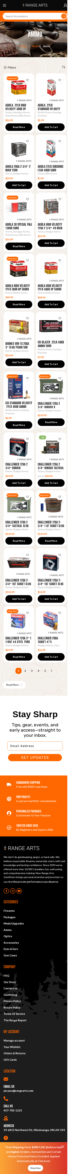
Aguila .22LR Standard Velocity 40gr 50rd (49, 109)
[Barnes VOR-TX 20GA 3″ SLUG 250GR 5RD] (18, 327)
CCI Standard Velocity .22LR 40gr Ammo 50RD (18, 406)
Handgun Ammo (21, 112)
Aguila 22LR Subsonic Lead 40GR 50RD (50, 168)
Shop (35, 46)
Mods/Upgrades (14, 923)
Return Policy (12, 1007)
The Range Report (15, 1020)
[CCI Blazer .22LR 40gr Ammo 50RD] (51, 326)
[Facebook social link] (6, 891)
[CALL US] (6, 1098)
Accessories (11, 942)
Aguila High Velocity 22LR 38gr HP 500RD (17, 287)
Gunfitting (10, 994)
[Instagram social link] (12, 891)
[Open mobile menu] (4, 5)
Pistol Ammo (11, 115)
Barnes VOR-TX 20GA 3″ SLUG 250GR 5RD (17, 345)
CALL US (8, 1106)
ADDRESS (9, 1125)
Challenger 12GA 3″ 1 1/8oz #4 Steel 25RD (18, 640)
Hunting (57, 112)
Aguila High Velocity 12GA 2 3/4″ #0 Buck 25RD (50, 228)
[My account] (65, 5)
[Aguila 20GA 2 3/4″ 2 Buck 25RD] (18, 149)
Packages (9, 917)
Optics (8, 936)
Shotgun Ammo (20, 173)
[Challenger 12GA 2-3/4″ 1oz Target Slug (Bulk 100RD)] (18, 563)
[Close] (62, 1146)
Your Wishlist (12, 1047)
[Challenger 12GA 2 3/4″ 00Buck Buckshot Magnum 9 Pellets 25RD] (18, 447)
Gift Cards (10, 1059)
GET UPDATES (35, 757)
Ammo (8, 112)
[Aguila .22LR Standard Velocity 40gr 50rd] (51, 88)
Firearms (9, 910)
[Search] (64, 16)
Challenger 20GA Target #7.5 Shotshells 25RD (48, 642)
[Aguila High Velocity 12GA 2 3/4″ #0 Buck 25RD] (51, 207)
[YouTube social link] (19, 891)
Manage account (14, 1040)
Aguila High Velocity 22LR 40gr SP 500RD (50, 287)
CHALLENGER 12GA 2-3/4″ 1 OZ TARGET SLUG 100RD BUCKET (51, 526)
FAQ (6, 975)
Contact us (10, 988)
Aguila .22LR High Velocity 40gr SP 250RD (15, 109)
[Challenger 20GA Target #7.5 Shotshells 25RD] (51, 621)
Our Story (10, 982)
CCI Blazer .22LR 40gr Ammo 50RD (51, 344)
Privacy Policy (12, 1001)
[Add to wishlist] (27, 80)
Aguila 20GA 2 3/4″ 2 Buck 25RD (18, 168)
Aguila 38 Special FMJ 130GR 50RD (18, 226)
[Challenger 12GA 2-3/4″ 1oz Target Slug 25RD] (51, 563)
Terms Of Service (14, 1013)
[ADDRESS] (6, 1118)
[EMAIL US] (6, 1079)
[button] (51, 127)
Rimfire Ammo (45, 112)
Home (23, 46)
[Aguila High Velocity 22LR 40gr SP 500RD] (51, 268)
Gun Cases (10, 955)
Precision (42, 115)
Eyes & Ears (11, 948)
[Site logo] (35, 5)
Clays (57, 645)
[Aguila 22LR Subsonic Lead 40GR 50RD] (51, 149)
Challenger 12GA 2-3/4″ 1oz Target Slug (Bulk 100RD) (18, 584)
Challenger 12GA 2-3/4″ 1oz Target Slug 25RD (50, 584)
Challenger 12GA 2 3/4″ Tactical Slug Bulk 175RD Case (17, 526)
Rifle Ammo (25, 115)
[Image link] (21, 848)
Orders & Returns (14, 1053)
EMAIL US (9, 1086)
